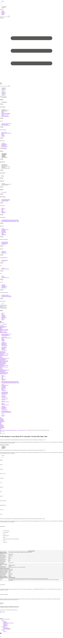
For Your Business (4, 102)
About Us (1, 306)
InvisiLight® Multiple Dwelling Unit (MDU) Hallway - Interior (10, 221)
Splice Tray (3, 389)
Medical (3, 111)
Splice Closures (4, 244)
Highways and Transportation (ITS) (6, 337)
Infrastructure (3, 155)
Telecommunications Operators (6, 113)
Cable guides (3, 284)
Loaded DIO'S (4, 231)
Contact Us (4, 631)
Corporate (3, 135)
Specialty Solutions (4, 157)
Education (3, 136)
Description (3, 446)
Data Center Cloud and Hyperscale (6, 123)
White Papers (2, 420)
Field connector (4, 230)
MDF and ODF (2, 364)
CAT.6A (1, 356)
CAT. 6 (1, 367)
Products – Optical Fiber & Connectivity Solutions (10, 430)
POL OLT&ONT (4, 192)
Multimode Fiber (4, 251)
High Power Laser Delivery (5, 116)
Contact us (3, 319)
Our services (3, 626)
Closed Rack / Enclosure (5, 410)
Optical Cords (3, 399)
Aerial (2, 375)
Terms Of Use (5, 623)
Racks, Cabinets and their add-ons (4, 358)
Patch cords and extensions (5, 277)
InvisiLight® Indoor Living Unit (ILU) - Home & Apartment (10, 381)
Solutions (3, 10)
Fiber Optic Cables (2, 351)
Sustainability (3, 13)
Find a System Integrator (6, 628)
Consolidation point (4, 286)
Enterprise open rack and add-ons (6, 295)
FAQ (0, 422)
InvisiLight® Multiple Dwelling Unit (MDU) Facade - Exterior (10, 220)
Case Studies (1, 419)
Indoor (3, 211)
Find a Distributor (5, 627)
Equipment (3, 156)
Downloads (3, 448)
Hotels (2, 338)
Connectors (3, 276)
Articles (3, 314)
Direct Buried (3, 208)
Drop (2, 209)
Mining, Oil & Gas (4, 145)
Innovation (3, 12)
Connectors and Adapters (5, 229)
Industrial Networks (2, 327)
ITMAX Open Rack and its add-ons (6, 296)
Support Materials (4, 317)
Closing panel (3, 285)
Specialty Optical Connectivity (6, 200)
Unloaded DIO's (4, 234)
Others (3, 233)
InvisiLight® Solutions (3, 352)
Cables (3, 403)
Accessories (1, 357)
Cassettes (3, 228)
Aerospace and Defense (5, 115)
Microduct (3, 212)
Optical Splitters (4, 232)
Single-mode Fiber (4, 397)
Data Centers (2, 325)
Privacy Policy (5, 624)
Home (1, 430)
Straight (3, 303)
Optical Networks (4, 153)
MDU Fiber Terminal (5, 242)
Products (3, 11)
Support (3, 318)
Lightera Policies (5, 625)
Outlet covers (3, 408)
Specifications (4, 447)
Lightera (3, 620)
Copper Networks (4, 154)
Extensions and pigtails (5, 260)
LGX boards (3, 386)
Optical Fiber (2, 354)
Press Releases (4, 315)
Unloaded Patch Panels (3, 359)
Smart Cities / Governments (3, 330)
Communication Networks (3, 326)
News (2, 313)
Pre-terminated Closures (5, 243)
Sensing (3, 112)
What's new (3, 415)
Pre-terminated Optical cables (4, 355)
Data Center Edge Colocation (6, 335)
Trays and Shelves (4, 287)
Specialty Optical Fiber (3, 362)
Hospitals (3, 134)
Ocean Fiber (3, 252)
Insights (3, 14)
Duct (2, 210)
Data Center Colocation (5, 124)
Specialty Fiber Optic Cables (5, 199)
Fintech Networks (4, 132)
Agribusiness (3, 143)
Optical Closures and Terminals (4, 353)
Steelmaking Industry (4, 146)
